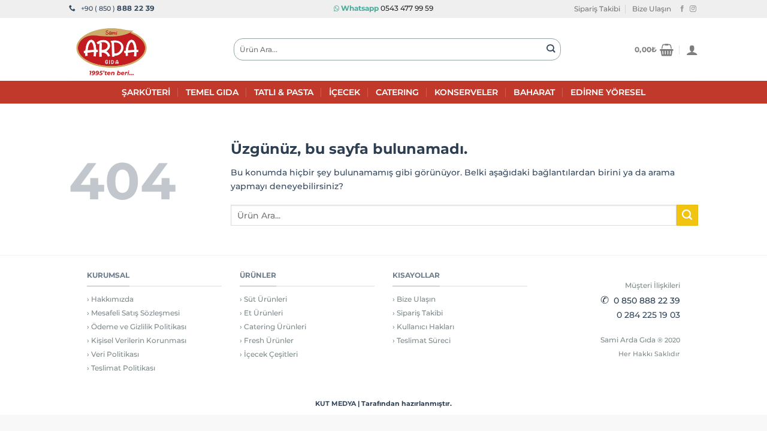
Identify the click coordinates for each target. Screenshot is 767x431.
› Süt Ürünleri (263, 299)
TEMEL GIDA (212, 92)
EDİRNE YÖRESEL (607, 92)
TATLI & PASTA (283, 92)
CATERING (397, 92)
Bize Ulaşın (651, 9)
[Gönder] (551, 49)
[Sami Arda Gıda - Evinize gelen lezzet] (142, 49)
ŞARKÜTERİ (146, 92)
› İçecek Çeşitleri (269, 354)
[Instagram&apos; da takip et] (693, 9)
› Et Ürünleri (261, 312)
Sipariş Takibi (597, 9)
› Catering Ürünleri (273, 326)
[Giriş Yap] (692, 50)
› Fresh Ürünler (267, 340)
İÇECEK (344, 92)
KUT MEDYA (335, 403)
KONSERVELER (466, 92)
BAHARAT (534, 92)
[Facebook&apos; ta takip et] (682, 9)
